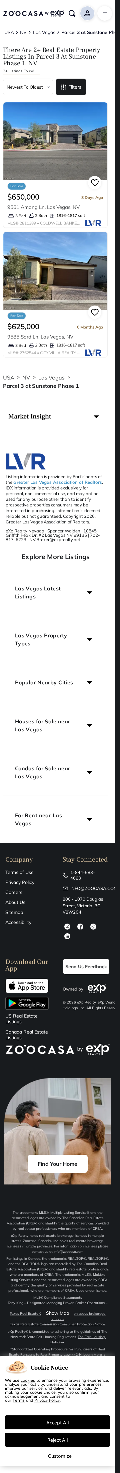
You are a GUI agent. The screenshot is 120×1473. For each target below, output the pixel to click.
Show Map (57, 1313)
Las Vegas (51, 377)
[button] (55, 416)
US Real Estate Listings (21, 1019)
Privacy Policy (19, 882)
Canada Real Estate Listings (26, 1035)
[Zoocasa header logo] (33, 13)
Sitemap (14, 912)
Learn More (92, 1354)
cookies (28, 1380)
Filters (74, 87)
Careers (13, 892)
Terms (19, 1400)
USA (8, 377)
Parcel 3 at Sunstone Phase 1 (41, 385)
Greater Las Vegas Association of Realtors (57, 482)
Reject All (57, 1439)
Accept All (57, 1422)
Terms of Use (19, 872)
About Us (15, 902)
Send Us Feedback (86, 967)
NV (26, 377)
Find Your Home (57, 1163)
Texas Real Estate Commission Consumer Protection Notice (57, 1324)
